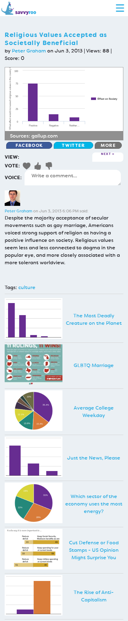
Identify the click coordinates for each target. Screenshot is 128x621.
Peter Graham (29, 51)
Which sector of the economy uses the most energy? (93, 503)
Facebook (29, 145)
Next (106, 154)
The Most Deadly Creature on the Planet (94, 319)
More (108, 145)
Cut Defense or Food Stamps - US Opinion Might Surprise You (94, 550)
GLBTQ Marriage (94, 365)
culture (26, 287)
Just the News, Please (93, 458)
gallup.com (44, 136)
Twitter (73, 145)
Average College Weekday (94, 412)
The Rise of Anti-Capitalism (94, 596)
